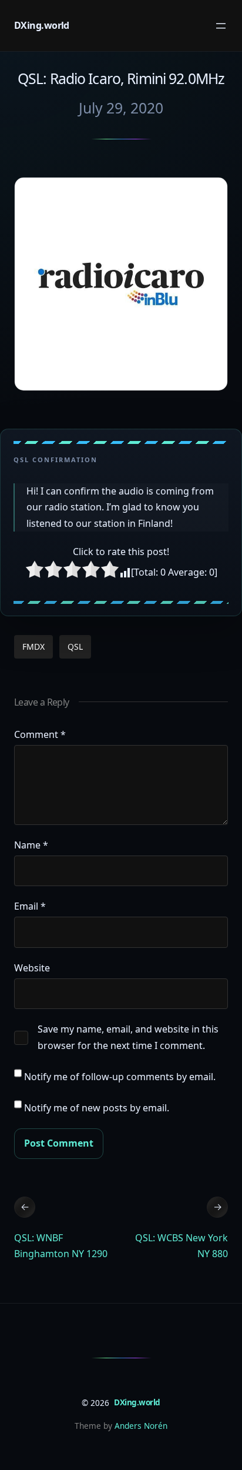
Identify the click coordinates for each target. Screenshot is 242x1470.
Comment (40, 734)
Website (32, 967)
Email (30, 906)
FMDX (33, 646)
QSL (75, 646)
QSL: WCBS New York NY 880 (181, 1245)
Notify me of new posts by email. (96, 1107)
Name (31, 844)
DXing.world (41, 25)
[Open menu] (221, 26)
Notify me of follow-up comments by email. (120, 1076)
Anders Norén (141, 1425)
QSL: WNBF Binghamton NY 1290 (60, 1245)
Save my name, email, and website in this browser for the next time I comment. (128, 1037)
